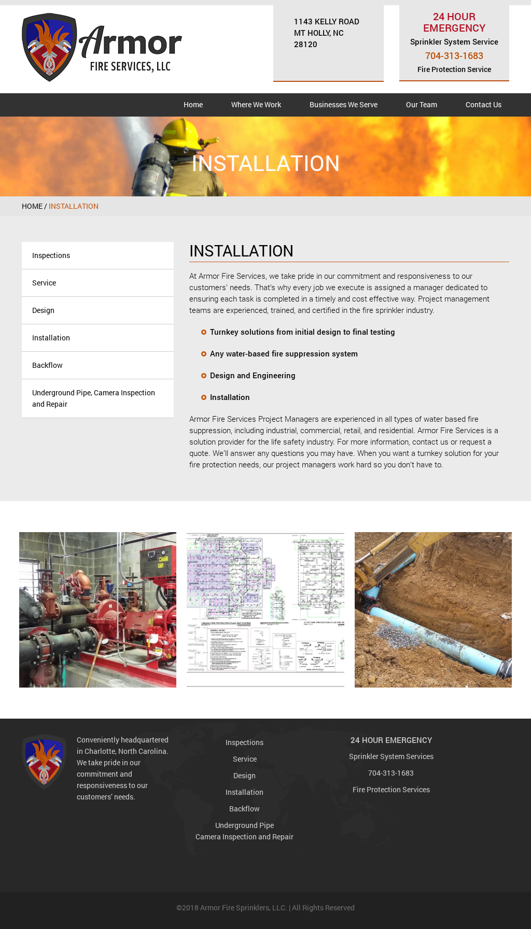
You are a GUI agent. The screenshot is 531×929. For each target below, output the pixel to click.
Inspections (51, 255)
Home (193, 104)
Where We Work (256, 104)
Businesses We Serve (344, 104)
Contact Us (483, 104)
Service (44, 283)
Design (43, 310)
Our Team (421, 104)
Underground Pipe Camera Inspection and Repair (244, 830)
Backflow (47, 365)
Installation (51, 337)
